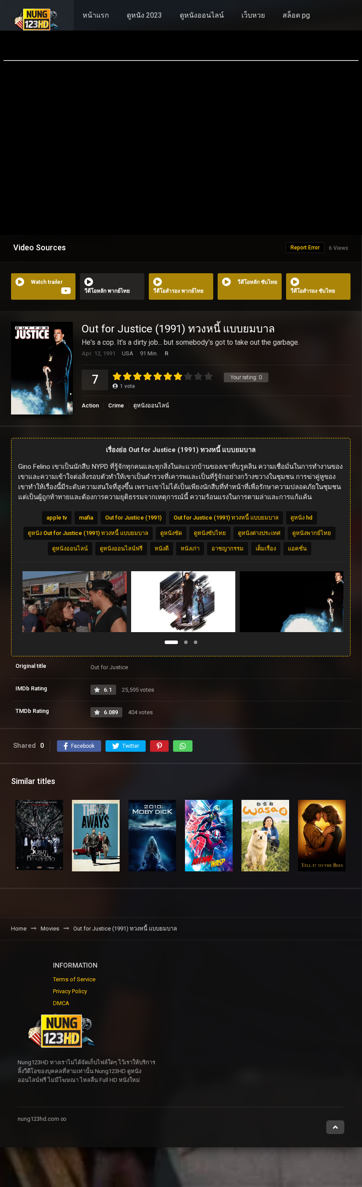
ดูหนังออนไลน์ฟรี (121, 548)
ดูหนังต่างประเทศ (259, 533)
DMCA (61, 1003)
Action (90, 405)
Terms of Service (74, 979)
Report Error (305, 248)
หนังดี (162, 548)
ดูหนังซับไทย (210, 533)
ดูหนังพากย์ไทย (311, 533)
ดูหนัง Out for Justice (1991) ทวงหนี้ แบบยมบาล (88, 533)
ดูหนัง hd (301, 517)
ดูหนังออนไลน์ (202, 15)
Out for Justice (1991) (133, 517)
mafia (86, 517)
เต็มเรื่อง (266, 548)
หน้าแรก (96, 15)
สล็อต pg (296, 15)
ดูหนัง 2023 (144, 15)
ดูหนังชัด (171, 533)
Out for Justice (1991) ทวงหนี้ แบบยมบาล (226, 517)
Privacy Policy (70, 991)
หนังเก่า (190, 548)
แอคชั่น (297, 548)
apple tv (56, 517)
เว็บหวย (253, 15)
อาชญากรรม (227, 548)
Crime (116, 405)
